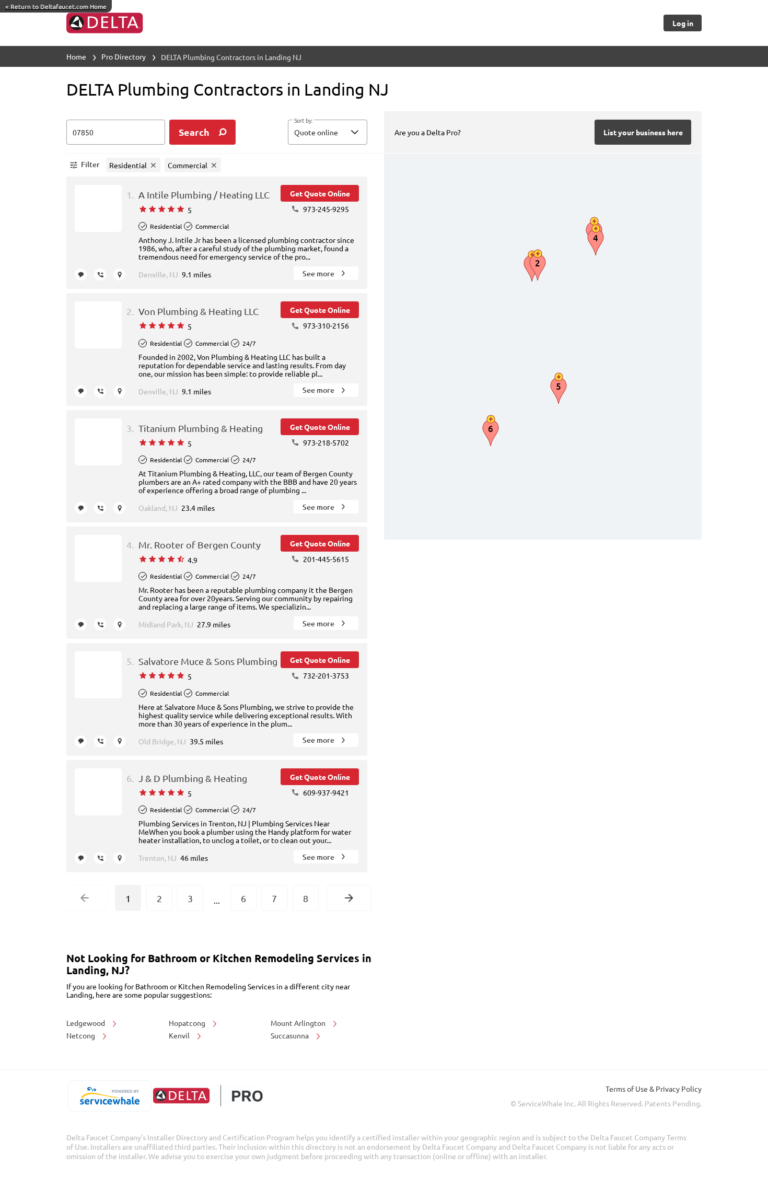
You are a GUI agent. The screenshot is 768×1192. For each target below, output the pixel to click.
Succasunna (290, 1035)
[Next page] (349, 898)
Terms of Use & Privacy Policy (654, 1088)
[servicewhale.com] (109, 1096)
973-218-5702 (325, 442)
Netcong (81, 1035)
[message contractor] (81, 274)
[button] (327, 132)
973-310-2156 (325, 325)
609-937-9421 (325, 792)
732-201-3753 (325, 675)
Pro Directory (123, 56)
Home (76, 56)
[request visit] (119, 274)
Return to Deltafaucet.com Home (56, 6)
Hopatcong (188, 1022)
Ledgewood (86, 1022)
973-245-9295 (325, 209)
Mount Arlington (299, 1022)
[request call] (100, 274)
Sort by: (303, 120)
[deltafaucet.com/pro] (208, 1095)
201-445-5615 (325, 559)
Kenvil (180, 1035)
